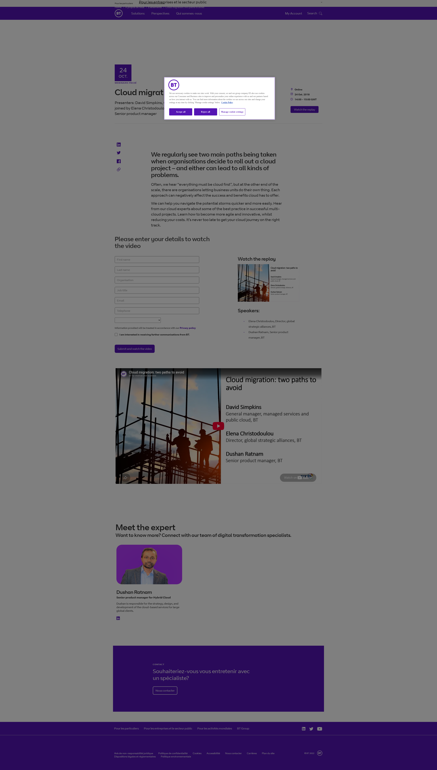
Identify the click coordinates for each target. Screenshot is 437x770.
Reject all (205, 112)
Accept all (181, 112)
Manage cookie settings (232, 112)
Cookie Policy (227, 102)
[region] (219, 98)
